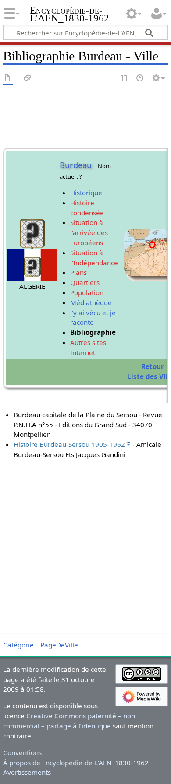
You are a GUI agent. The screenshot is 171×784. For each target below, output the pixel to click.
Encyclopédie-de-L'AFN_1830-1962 (69, 15)
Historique (86, 192)
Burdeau (76, 165)
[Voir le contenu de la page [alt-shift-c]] (8, 79)
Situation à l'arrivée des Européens (89, 232)
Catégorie (18, 644)
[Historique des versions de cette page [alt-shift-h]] (140, 79)
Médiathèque (91, 302)
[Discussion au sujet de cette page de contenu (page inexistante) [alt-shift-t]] (27, 79)
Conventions (22, 752)
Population (86, 292)
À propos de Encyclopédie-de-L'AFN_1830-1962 (76, 762)
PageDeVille (59, 644)
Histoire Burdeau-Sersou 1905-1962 (69, 444)
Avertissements (27, 772)
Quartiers (85, 282)
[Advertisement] (85, 545)
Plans (78, 272)
